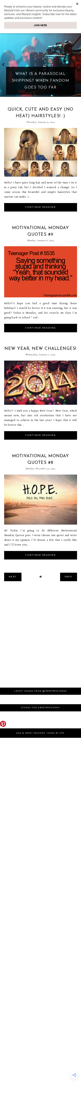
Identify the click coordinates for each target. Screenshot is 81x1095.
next (77, 64)
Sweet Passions (35, 733)
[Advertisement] (40, 636)
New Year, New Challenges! (40, 349)
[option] (40, 64)
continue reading (40, 207)
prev (3, 64)
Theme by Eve (55, 733)
